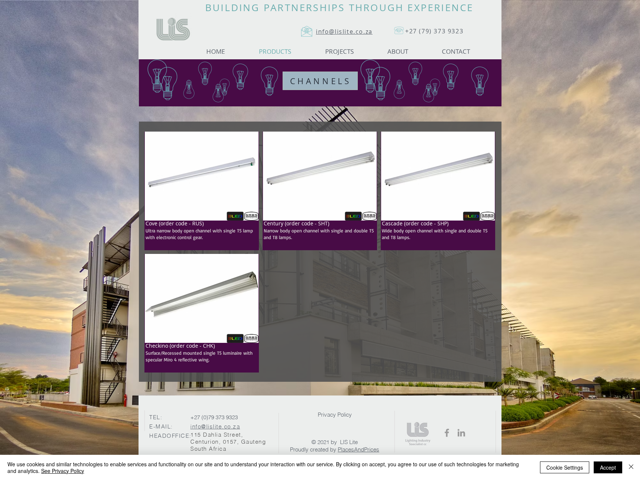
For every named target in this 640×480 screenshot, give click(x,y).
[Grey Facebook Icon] (446, 432)
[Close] (631, 467)
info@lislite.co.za (215, 426)
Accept (608, 467)
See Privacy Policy (62, 470)
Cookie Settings (564, 467)
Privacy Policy (335, 414)
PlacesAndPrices (358, 449)
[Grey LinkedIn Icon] (461, 432)
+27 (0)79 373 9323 (214, 417)
